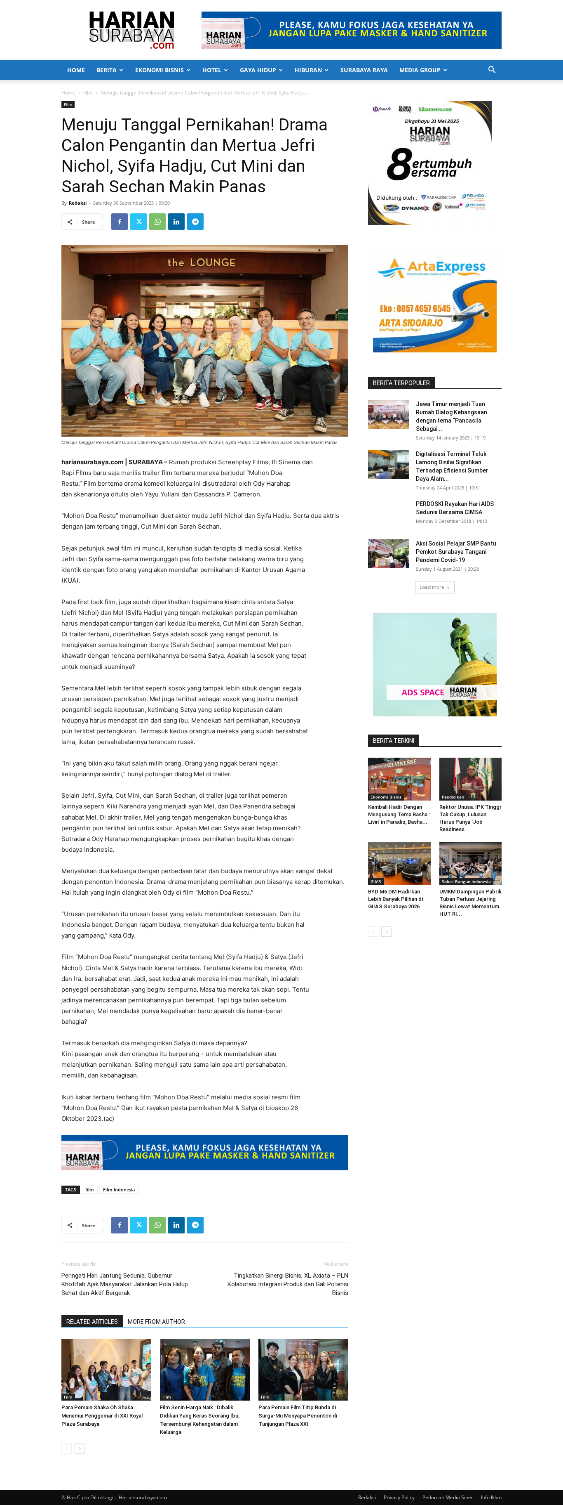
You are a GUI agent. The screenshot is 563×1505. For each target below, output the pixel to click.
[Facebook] (119, 221)
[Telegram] (195, 221)
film (89, 1189)
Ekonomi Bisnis (159, 70)
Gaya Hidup (258, 70)
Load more (432, 587)
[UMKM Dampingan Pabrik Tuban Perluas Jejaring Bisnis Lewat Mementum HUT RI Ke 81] (470, 863)
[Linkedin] (176, 221)
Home (76, 70)
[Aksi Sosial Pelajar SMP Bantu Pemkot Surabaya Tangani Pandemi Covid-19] (388, 553)
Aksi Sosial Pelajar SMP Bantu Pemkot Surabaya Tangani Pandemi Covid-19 (456, 551)
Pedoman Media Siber (447, 1497)
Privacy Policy (399, 1497)
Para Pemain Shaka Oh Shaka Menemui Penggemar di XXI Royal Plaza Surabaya (102, 1415)
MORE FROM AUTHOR (156, 1321)
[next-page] (80, 1449)
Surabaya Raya (364, 70)
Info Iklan (491, 1497)
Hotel (211, 70)
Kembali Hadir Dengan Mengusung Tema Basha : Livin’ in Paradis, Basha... (399, 814)
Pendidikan (453, 797)
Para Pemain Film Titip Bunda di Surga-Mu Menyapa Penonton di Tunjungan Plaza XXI (297, 1415)
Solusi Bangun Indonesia (466, 881)
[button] (492, 71)
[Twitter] (138, 221)
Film (88, 92)
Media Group (420, 70)
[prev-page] (66, 1449)
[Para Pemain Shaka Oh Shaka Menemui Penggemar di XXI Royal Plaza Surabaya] (106, 1370)
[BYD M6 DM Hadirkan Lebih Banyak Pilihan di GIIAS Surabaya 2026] (399, 863)
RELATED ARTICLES (92, 1321)
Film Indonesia (119, 1189)
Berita (106, 70)
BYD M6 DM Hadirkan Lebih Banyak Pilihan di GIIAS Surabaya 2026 (395, 899)
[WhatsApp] (157, 221)
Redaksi (78, 203)
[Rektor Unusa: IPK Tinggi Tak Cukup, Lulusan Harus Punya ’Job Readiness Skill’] (470, 779)
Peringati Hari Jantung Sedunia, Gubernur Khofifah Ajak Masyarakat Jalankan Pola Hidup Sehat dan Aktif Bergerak (124, 1284)
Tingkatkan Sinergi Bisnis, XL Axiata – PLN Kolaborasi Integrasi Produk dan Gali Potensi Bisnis (288, 1284)
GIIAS (376, 881)
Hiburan (308, 70)
